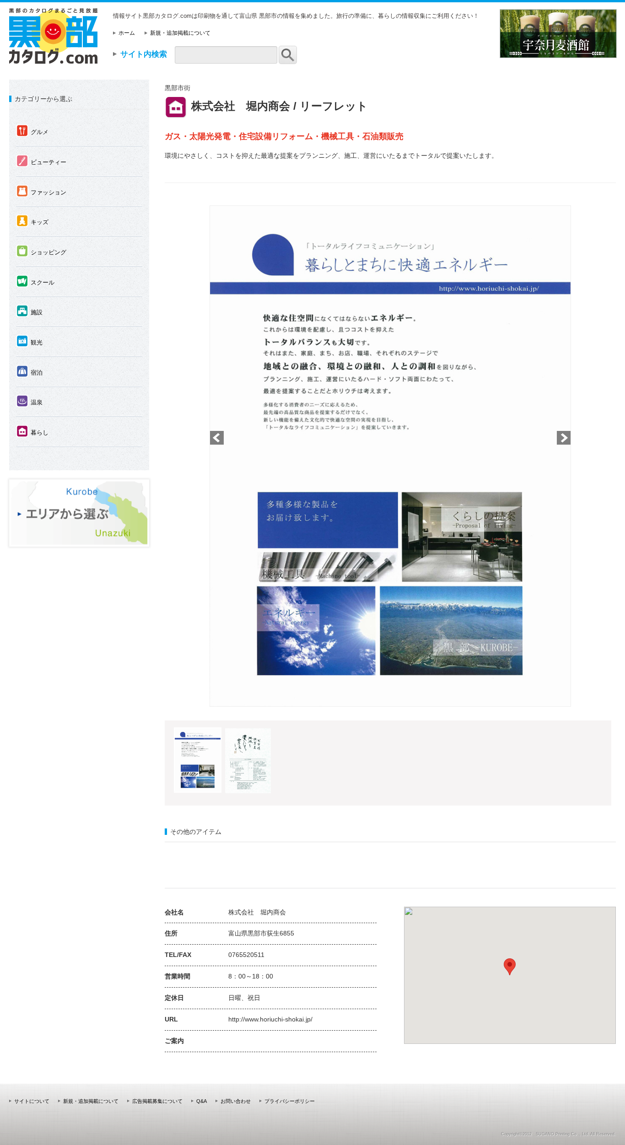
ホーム (127, 33)
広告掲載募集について (157, 1101)
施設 (29, 311)
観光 (29, 342)
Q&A (201, 1101)
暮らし (32, 432)
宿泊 (29, 372)
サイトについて (31, 1101)
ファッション (41, 192)
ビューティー (41, 161)
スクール (35, 282)
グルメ (32, 131)
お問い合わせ (236, 1101)
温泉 (29, 402)
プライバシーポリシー (289, 1101)
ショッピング (41, 252)
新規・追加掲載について (180, 33)
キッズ (32, 221)
